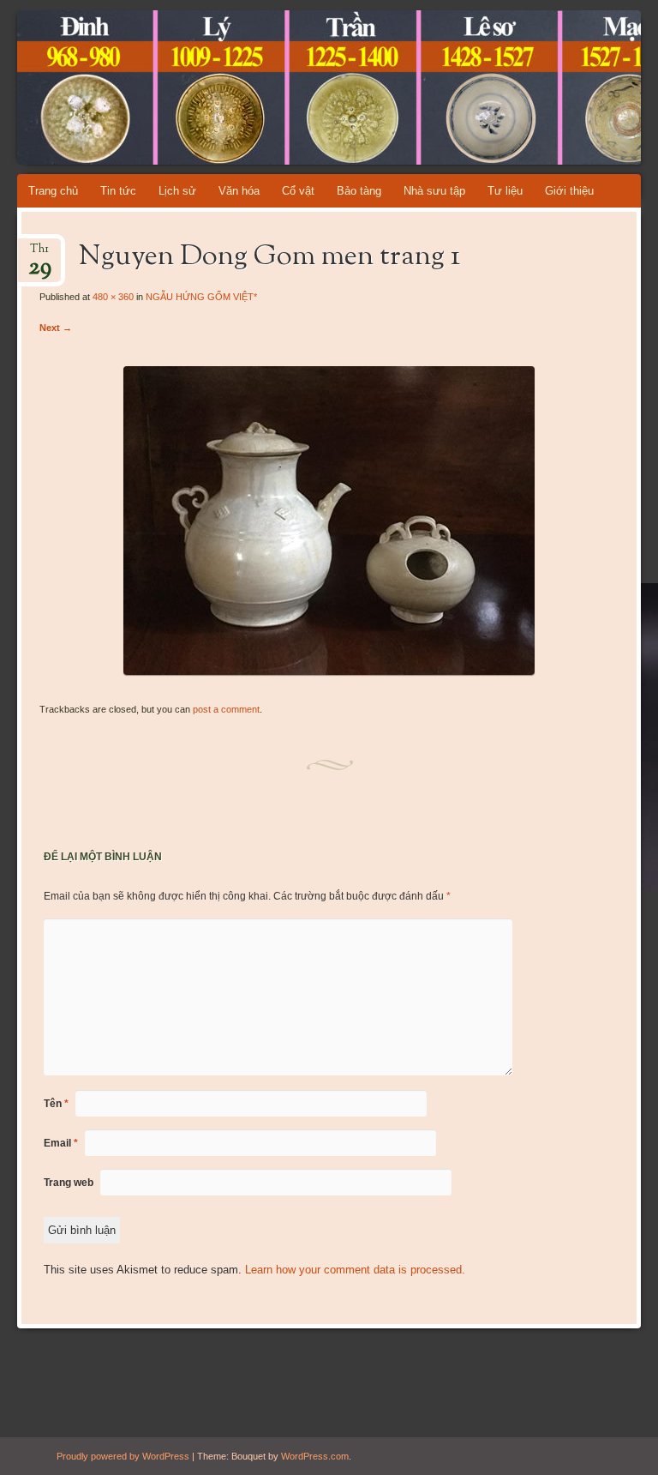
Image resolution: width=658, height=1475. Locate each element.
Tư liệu (505, 190)
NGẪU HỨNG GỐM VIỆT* (201, 297)
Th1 (39, 254)
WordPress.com (315, 1456)
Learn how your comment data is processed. (355, 1269)
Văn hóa (239, 190)
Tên (56, 1104)
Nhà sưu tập (434, 190)
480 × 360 (113, 297)
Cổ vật (298, 190)
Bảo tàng (359, 190)
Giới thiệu (569, 190)
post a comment (226, 709)
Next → (55, 327)
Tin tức (118, 190)
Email (61, 1143)
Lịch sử (177, 190)
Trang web (68, 1183)
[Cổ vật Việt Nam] (280, 87)
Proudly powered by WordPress (123, 1456)
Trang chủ (53, 190)
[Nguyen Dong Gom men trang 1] (329, 671)
